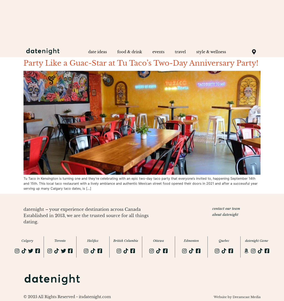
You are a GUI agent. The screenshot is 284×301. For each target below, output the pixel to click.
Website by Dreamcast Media (237, 297)
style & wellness (211, 52)
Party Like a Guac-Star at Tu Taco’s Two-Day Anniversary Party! (140, 63)
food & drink (129, 52)
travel (180, 52)
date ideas (97, 52)
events (158, 52)
